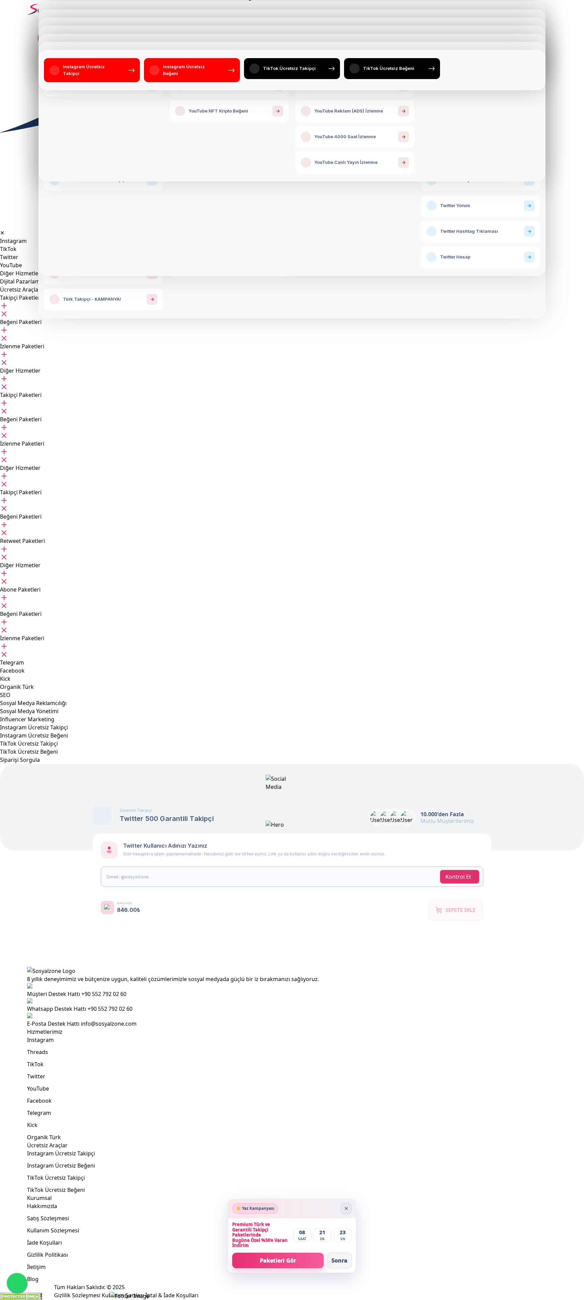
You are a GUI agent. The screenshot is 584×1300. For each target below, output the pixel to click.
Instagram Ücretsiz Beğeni (61, 1165)
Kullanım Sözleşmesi (53, 1230)
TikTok (35, 1064)
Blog (33, 1279)
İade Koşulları (44, 1242)
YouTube (38, 1088)
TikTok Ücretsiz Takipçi (56, 1177)
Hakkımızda (42, 1206)
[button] (21, 297)
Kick (32, 1125)
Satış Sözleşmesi (48, 1218)
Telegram (39, 1113)
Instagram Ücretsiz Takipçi (61, 1153)
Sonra (339, 1260)
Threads (37, 1052)
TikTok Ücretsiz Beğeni (56, 1190)
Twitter (36, 1076)
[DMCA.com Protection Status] (21, 1296)
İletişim (36, 1267)
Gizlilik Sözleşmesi (77, 1295)
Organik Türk (44, 1137)
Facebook (39, 1100)
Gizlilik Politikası (47, 1254)
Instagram (40, 1040)
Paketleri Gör (278, 1260)
